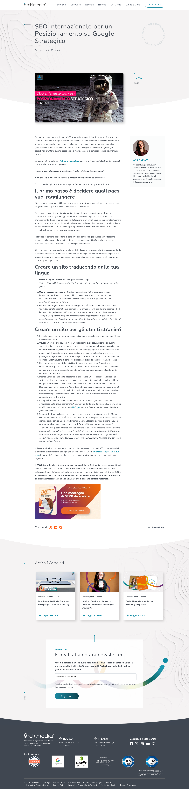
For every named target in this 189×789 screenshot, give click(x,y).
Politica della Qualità (108, 785)
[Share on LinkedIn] (55, 527)
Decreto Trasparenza (128, 785)
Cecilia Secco (53, 597)
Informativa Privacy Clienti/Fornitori (82, 785)
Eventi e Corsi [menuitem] (133, 4)
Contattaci (155, 4)
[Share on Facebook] (60, 527)
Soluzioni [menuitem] (61, 4)
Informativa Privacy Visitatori (37, 785)
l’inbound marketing (69, 161)
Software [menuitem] (76, 4)
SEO (136, 82)
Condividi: (42, 527)
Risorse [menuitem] (102, 4)
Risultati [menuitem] (89, 4)
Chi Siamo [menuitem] (115, 4)
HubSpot (76, 407)
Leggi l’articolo (50, 615)
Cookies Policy (59, 785)
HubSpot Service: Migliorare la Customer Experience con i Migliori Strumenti (98, 604)
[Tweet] (50, 527)
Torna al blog (158, 527)
